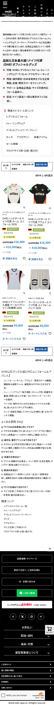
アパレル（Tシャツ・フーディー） (21, 130)
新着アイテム (40, 137)
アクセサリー (23, 137)
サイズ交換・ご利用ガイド (15, 491)
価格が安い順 (28, 164)
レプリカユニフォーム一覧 (15, 506)
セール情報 (12, 144)
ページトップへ (49, 548)
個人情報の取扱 (7, 670)
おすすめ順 (16, 164)
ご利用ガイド (35, 13)
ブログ (47, 13)
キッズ (9, 137)
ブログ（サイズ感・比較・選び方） (22, 150)
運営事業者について (27, 652)
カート (52, 13)
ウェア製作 (23, 13)
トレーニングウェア (15, 123)
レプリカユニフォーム (17, 116)
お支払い (27, 627)
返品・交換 (27, 644)
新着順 (14, 168)
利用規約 (4, 681)
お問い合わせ (6, 687)
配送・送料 (27, 635)
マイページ (29, 13)
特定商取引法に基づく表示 (11, 676)
